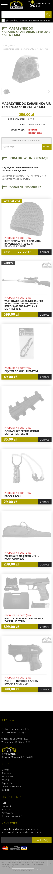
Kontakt (5, 789)
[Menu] (4, 4)
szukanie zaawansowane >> (37, 20)
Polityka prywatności (11, 816)
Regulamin (6, 783)
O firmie (5, 769)
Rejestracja (7, 809)
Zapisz (47, 146)
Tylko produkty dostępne (16, 20)
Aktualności (7, 776)
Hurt (3, 802)
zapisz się (42, 840)
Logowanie (6, 806)
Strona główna (8, 45)
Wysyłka (5, 779)
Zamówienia (7, 812)
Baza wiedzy (7, 773)
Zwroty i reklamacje (11, 786)
